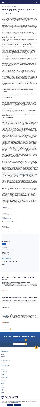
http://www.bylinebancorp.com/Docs (23, 174)
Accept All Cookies (17, 405)
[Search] (34, 2)
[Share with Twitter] (8, 14)
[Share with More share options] (17, 14)
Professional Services (16, 231)
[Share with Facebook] (10, 14)
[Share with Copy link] (15, 14)
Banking (9, 231)
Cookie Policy (16, 402)
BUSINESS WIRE (18, 17)
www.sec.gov (16, 173)
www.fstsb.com (11, 115)
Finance (22, 231)
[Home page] (6, 2)
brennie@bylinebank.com (6, 218)
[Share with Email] (12, 14)
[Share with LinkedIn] (6, 14)
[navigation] (37, 2)
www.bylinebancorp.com (13, 95)
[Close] (38, 401)
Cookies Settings (9, 405)
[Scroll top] (36, 347)
